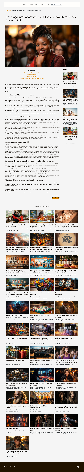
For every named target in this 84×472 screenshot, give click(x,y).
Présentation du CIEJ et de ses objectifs (31, 72)
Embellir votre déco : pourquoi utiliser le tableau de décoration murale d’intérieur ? (17, 295)
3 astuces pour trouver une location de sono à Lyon (41, 362)
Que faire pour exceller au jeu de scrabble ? (39, 316)
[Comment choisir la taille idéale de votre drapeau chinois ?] (70, 76)
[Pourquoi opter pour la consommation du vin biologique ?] (66, 262)
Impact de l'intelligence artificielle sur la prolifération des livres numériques (17, 249)
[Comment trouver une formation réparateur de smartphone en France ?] (42, 329)
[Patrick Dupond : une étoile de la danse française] (66, 420)
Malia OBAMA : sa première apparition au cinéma (42, 429)
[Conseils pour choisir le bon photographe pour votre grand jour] (70, 112)
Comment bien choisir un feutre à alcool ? (17, 339)
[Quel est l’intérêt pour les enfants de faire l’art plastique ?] (17, 375)
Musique (42, 4)
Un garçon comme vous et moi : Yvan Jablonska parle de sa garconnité (16, 452)
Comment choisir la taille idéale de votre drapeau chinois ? (70, 82)
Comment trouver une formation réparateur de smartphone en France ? (41, 339)
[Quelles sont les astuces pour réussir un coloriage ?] (42, 284)
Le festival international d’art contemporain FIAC (38, 407)
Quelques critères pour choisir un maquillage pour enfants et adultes (65, 339)
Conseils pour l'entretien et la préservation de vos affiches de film (16, 271)
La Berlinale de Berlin (12, 429)
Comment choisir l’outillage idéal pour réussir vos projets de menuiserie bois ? (66, 226)
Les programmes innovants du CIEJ (32, 74)
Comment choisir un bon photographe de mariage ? (66, 316)
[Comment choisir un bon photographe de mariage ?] (66, 307)
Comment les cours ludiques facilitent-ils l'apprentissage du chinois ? (70, 138)
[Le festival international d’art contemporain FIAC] (42, 397)
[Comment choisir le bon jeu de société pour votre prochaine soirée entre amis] (42, 239)
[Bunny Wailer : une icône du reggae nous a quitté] (17, 397)
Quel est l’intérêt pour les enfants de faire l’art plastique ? (16, 384)
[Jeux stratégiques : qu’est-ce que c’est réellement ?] (42, 375)
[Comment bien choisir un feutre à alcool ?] (17, 329)
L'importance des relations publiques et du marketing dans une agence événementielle (41, 272)
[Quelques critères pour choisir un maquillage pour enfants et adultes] (66, 329)
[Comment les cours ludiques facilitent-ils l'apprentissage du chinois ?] (70, 131)
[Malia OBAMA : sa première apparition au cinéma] (42, 420)
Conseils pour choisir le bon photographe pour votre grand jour (70, 119)
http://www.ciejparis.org (54, 193)
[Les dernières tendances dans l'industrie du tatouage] (66, 239)
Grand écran (25, 4)
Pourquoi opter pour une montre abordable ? (64, 294)
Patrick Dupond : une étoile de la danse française (66, 429)
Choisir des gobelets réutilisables (15, 361)
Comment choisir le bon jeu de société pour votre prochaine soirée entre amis (41, 249)
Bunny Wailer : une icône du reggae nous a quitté (17, 407)
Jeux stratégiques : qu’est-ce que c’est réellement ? (41, 384)
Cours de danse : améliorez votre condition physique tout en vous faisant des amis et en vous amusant (66, 362)
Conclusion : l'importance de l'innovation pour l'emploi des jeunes (32, 78)
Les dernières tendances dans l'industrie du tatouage (66, 249)
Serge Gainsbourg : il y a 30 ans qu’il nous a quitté (65, 384)
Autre (48, 4)
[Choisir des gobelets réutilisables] (17, 352)
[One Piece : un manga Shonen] (17, 307)
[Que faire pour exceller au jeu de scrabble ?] (42, 307)
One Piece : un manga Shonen (14, 315)
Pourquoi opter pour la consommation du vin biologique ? (66, 271)
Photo (31, 4)
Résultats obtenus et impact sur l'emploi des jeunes (32, 80)
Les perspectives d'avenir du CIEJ (32, 76)
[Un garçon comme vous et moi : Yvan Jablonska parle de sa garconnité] (17, 443)
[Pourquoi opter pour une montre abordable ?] (66, 284)
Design (36, 4)
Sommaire (32, 71)
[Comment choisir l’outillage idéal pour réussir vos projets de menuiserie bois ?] (66, 216)
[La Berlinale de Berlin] (17, 420)
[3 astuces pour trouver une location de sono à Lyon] (42, 352)
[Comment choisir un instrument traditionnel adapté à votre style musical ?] (70, 93)
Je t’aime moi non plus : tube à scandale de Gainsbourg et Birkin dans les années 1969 (66, 408)
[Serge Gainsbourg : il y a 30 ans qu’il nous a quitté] (66, 375)
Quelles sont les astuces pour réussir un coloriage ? (41, 294)
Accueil (6, 10)
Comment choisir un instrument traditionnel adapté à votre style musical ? (70, 100)
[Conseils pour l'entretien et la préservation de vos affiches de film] (17, 262)
